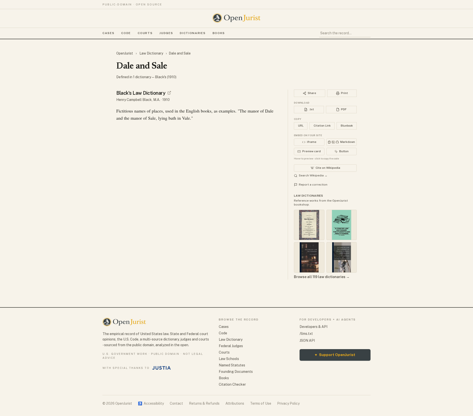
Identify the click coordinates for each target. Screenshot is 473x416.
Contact (176, 403)
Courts (145, 33)
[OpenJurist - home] (236, 18)
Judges (166, 33)
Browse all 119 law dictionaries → (322, 277)
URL (301, 125)
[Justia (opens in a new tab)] (161, 368)
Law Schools (229, 359)
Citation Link (322, 125)
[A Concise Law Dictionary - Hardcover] (309, 257)
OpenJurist (125, 53)
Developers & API (313, 327)
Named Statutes (232, 365)
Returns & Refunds (204, 403)
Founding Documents (236, 372)
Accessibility (151, 403)
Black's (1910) (165, 77)
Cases (108, 33)
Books (219, 33)
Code (126, 33)
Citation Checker (232, 384)
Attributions (234, 403)
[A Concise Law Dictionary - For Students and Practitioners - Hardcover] (341, 225)
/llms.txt (306, 334)
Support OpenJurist (335, 355)
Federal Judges (231, 346)
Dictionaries (192, 33)
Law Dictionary (151, 53)
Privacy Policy (288, 403)
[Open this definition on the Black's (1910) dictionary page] (169, 93)
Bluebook (347, 125)
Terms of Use (260, 403)
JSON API (307, 340)
